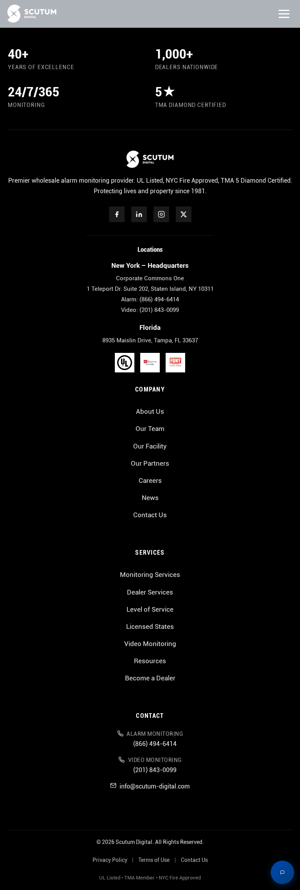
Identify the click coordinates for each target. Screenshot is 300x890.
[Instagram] (161, 214)
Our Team (150, 429)
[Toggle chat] (282, 872)
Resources (150, 661)
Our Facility (150, 446)
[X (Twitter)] (183, 214)
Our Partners (150, 463)
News (150, 498)
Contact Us (150, 515)
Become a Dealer (150, 678)
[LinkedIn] (139, 214)
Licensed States (150, 626)
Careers (150, 480)
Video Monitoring (150, 644)
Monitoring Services (150, 574)
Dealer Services (150, 592)
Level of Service (150, 609)
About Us (150, 411)
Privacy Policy (110, 860)
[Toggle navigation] (284, 14)
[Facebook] (117, 214)
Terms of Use (154, 860)
